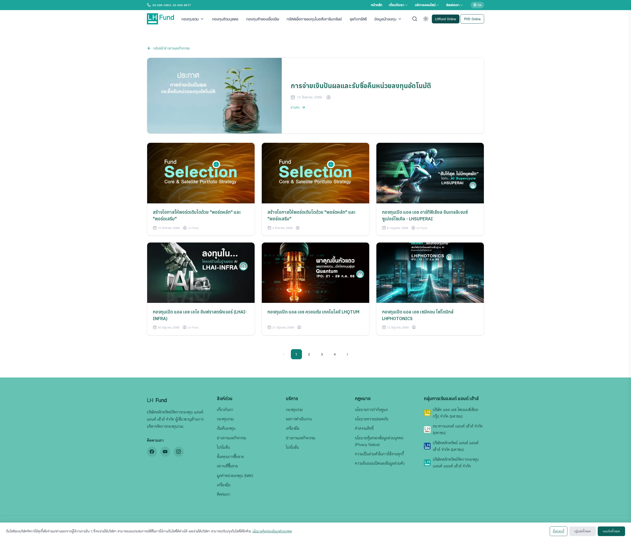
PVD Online (472, 18)
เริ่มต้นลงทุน (226, 428)
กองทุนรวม (190, 18)
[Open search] (415, 19)
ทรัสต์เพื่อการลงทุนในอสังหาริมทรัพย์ (314, 18)
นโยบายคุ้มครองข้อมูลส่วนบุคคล (272, 531)
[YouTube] (165, 452)
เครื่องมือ (223, 485)
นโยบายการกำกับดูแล (371, 409)
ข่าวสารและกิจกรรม (231, 438)
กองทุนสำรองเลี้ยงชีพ (262, 18)
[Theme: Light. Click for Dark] (426, 19)
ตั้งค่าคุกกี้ (558, 531)
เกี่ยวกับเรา (396, 4)
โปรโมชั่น (223, 447)
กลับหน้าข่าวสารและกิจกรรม (171, 48)
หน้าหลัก (376, 4)
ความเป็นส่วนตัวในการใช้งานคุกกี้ (379, 454)
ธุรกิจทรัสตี (358, 18)
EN (479, 5)
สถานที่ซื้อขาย (227, 466)
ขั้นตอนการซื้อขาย (230, 456)
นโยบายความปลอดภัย (371, 419)
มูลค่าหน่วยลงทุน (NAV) (235, 475)
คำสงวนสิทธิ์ (364, 428)
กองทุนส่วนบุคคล (225, 18)
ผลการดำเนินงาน (299, 419)
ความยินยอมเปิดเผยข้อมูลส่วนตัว (379, 463)
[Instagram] (179, 452)
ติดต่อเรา (452, 4)
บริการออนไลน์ (425, 4)
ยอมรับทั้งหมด (611, 531)
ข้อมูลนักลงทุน (385, 18)
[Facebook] (152, 452)
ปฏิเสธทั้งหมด (582, 531)
